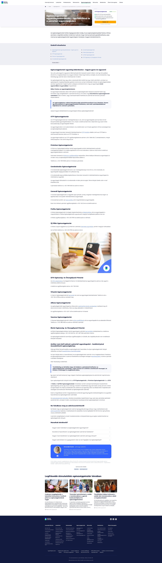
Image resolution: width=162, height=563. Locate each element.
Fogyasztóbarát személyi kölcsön (48, 535)
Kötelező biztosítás (90, 535)
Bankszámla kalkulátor (70, 528)
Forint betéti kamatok (102, 528)
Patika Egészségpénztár (88, 52)
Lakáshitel (57, 525)
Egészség (76, 469)
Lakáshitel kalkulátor (59, 529)
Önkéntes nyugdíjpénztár (100, 539)
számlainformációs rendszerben (88, 306)
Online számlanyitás (69, 529)
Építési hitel (57, 537)
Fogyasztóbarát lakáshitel (58, 534)
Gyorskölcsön (47, 542)
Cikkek (121, 2)
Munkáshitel (110, 528)
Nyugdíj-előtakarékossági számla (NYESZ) (102, 535)
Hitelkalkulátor (47, 531)
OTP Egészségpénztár (57, 53)
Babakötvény (100, 542)
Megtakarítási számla (101, 529)
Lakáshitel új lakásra (59, 531)
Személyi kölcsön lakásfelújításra (48, 538)
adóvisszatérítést (55, 411)
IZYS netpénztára (57, 281)
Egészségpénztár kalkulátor (80, 529)
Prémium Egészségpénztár (58, 56)
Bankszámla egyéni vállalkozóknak (69, 536)
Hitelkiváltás (47, 540)
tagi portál (71, 295)
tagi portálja (69, 200)
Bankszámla (69, 525)
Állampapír (100, 540)
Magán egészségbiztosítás (90, 539)
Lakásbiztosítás (90, 528)
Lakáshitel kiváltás (58, 539)
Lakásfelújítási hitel (58, 535)
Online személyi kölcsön (49, 529)
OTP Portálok (85, 132)
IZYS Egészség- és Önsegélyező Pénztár (92, 57)
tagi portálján (89, 331)
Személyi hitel (47, 528)
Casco (88, 536)
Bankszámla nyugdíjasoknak (69, 534)
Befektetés (100, 525)
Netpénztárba (87, 212)
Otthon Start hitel (58, 528)
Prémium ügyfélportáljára (71, 155)
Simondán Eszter (52, 23)
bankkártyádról (96, 356)
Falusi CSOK (110, 531)
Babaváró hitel (110, 533)
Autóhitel (46, 533)
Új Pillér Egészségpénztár (88, 54)
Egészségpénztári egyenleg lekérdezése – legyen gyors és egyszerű (65, 50)
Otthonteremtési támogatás (111, 535)
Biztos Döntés (5, 2)
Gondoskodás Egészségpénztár (59, 59)
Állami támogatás (112, 525)
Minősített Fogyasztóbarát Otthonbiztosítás (90, 530)
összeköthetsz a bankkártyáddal (71, 351)
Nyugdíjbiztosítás (90, 541)
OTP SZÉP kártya (69, 540)
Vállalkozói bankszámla (70, 538)
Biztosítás (89, 525)
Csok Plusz (110, 529)
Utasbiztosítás (89, 533)
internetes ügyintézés (87, 226)
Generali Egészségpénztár (89, 49)
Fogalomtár (57, 544)
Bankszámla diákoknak (70, 531)
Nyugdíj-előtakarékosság (100, 532)
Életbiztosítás (89, 543)
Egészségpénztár (56, 6)
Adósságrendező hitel (59, 542)
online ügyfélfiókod (78, 320)
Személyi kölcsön (49, 525)
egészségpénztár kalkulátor (60, 398)
